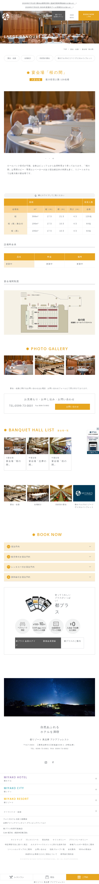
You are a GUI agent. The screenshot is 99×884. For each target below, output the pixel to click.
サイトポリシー (59, 840)
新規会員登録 (49, 641)
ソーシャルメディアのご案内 (19, 849)
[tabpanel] (49, 122)
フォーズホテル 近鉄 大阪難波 (15, 819)
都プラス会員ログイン (58, 15)
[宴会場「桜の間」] (18, 365)
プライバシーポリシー (78, 840)
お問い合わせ (40, 849)
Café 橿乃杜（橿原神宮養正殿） (16, 833)
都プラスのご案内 (72, 641)
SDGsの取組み (85, 849)
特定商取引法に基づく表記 (16, 844)
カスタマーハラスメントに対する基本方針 (48, 844)
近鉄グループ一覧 (57, 849)
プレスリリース (32, 840)
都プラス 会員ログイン (25, 643)
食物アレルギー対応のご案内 (82, 844)
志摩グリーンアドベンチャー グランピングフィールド (24, 823)
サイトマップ (16, 840)
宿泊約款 (46, 840)
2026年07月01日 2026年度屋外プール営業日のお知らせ (49, 7)
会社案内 (71, 849)
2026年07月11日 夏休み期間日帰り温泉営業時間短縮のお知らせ (49, 3)
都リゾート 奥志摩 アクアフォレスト (49, 882)
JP (44, 15)
